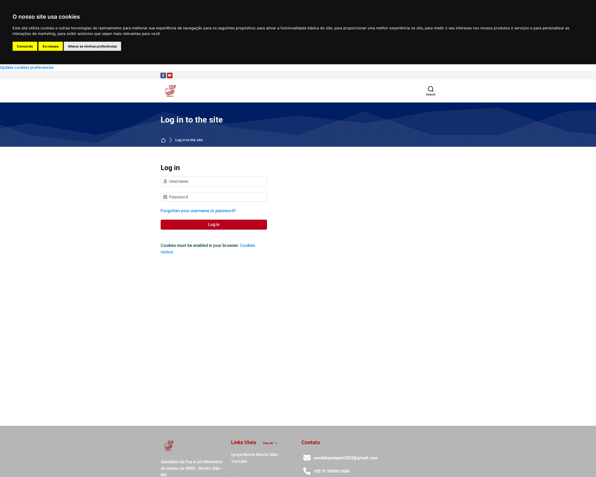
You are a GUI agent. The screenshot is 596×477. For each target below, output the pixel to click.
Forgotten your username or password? (198, 210)
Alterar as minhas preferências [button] (92, 46)
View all (268, 443)
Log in (214, 224)
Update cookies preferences (27, 67)
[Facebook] (163, 75)
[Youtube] (170, 75)
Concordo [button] (25, 46)
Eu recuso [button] (51, 46)
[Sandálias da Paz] (170, 91)
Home (164, 140)
